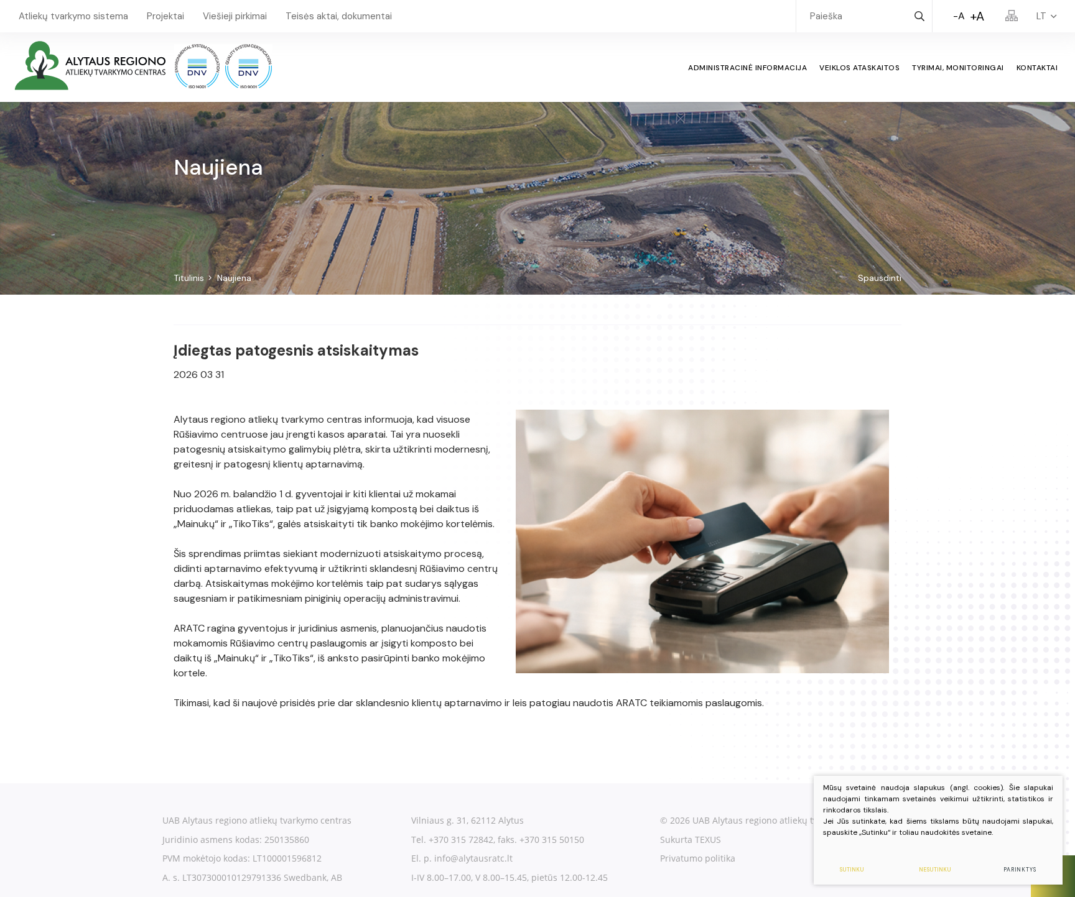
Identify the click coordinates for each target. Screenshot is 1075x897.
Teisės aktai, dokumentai (339, 16)
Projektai (165, 16)
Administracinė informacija (747, 68)
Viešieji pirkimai (235, 16)
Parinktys (1019, 869)
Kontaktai (1037, 68)
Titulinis (189, 277)
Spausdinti (879, 277)
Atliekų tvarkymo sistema (73, 16)
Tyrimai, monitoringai (958, 68)
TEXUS (708, 839)
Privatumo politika (697, 858)
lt (1041, 16)
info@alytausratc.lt (473, 858)
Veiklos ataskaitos (859, 68)
